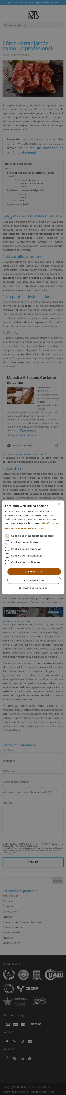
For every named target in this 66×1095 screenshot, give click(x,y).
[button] (33, 528)
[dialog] (33, 547)
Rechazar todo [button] (34, 580)
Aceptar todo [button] (34, 571)
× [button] (59, 504)
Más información (49, 523)
